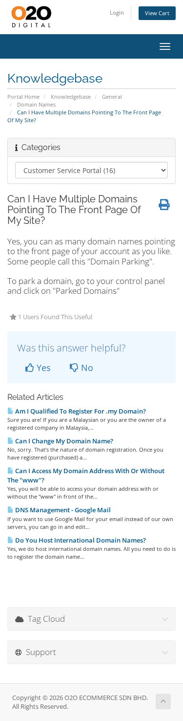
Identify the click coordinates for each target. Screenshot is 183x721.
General (112, 96)
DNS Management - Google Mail (62, 509)
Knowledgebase (71, 96)
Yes (42, 367)
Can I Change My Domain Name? (63, 441)
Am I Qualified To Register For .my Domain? (80, 411)
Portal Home (23, 96)
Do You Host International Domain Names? (80, 540)
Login (117, 12)
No (86, 367)
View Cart (157, 13)
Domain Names (36, 104)
